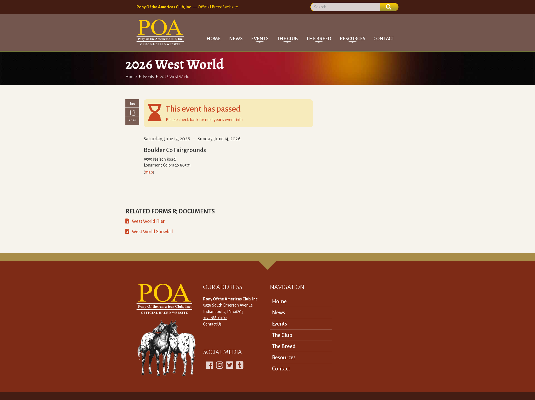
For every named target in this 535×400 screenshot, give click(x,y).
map (149, 172)
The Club (282, 335)
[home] (160, 32)
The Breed (284, 346)
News (236, 38)
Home (213, 38)
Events (148, 76)
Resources (284, 357)
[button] (260, 39)
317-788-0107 (215, 317)
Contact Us (212, 324)
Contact (383, 38)
